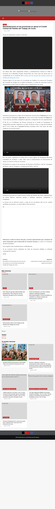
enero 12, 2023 (7, 30)
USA (46, 388)
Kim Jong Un (32, 358)
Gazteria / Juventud (7, 358)
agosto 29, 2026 (7, 365)
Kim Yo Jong (6, 388)
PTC (8, 319)
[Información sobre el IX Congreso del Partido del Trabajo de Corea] (14, 312)
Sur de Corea (13, 388)
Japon (31, 388)
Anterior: (14, 262)
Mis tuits (4, 338)
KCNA (4, 24)
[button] (3, 18)
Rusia (42, 388)
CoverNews (28, 437)
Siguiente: (41, 261)
